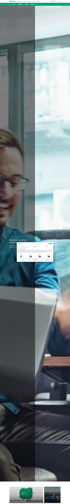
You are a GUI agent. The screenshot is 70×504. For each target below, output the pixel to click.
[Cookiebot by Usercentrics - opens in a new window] (48, 243)
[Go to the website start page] (12, 1)
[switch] (30, 256)
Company (29, 1)
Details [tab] (35, 246)
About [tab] (47, 246)
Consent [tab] (23, 246)
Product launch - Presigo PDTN (18, 501)
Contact (34, 1)
